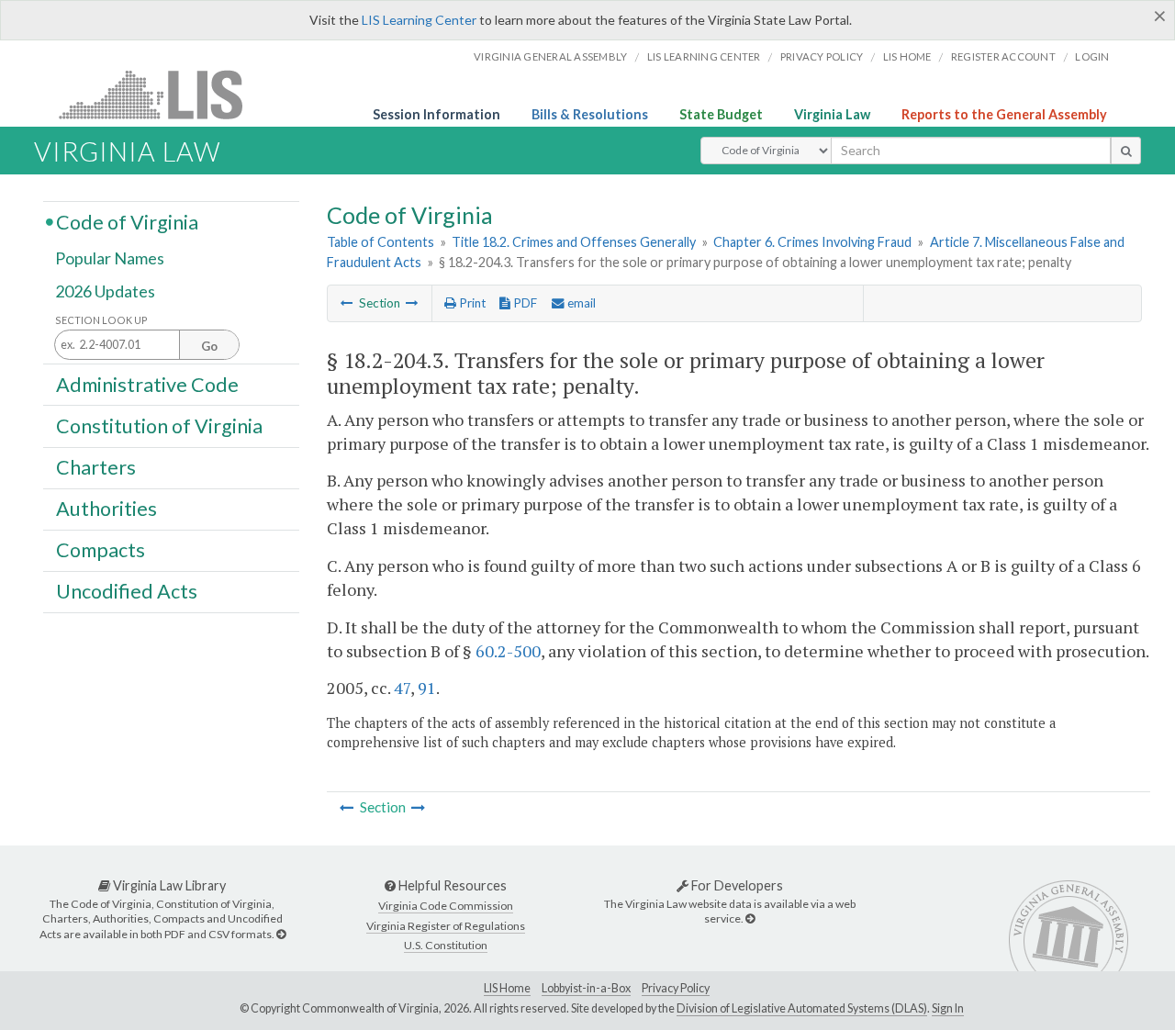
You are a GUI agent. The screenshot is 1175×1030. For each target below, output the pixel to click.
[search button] (1126, 150)
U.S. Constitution (445, 945)
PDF (523, 303)
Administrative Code (147, 384)
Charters (96, 467)
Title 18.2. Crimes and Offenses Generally (574, 242)
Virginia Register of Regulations (445, 926)
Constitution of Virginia (159, 425)
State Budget (721, 114)
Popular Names (109, 259)
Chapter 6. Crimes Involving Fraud (812, 242)
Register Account (1003, 56)
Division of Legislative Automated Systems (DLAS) (802, 1008)
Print (471, 303)
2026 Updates (105, 291)
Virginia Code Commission (445, 905)
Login (1092, 56)
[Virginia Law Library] (280, 934)
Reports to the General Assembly (1004, 114)
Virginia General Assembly (550, 56)
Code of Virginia (127, 221)
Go (209, 346)
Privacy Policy (822, 56)
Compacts (100, 550)
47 (402, 688)
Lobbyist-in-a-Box (586, 988)
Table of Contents (380, 242)
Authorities (106, 509)
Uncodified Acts (126, 591)
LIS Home (507, 988)
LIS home (907, 56)
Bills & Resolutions (590, 114)
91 (427, 688)
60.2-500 (508, 651)
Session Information (436, 114)
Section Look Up (101, 320)
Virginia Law (832, 114)
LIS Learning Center (419, 20)
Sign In (948, 1008)
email (580, 303)
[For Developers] (750, 918)
